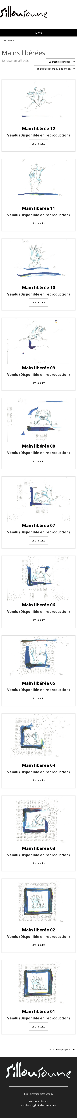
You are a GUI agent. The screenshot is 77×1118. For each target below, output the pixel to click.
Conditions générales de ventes (38, 1105)
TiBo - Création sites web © (38, 1093)
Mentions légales (38, 1101)
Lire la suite (38, 143)
